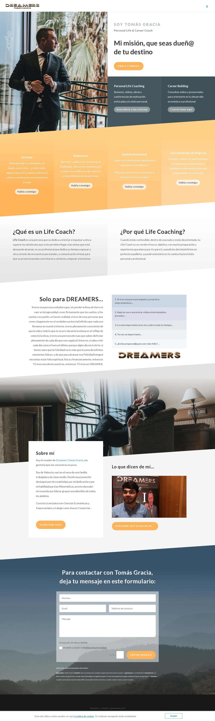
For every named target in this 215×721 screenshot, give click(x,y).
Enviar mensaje (141, 655)
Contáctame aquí (181, 109)
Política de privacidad (95, 647)
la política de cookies (84, 716)
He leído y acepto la (85, 647)
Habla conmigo (129, 66)
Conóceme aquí (51, 525)
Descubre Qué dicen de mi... (135, 526)
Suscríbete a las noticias (132, 109)
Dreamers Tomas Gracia (69, 460)
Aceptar (173, 716)
